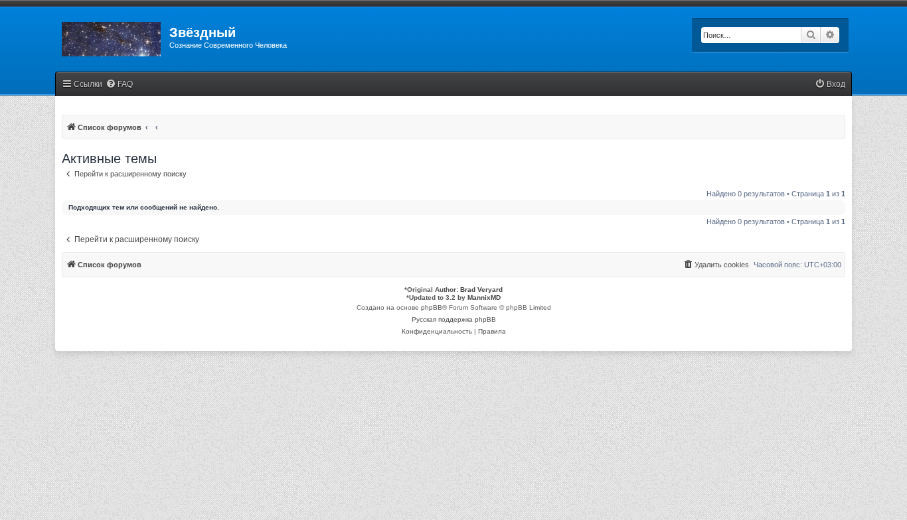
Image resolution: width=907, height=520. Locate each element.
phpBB (431, 307)
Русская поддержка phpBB (454, 319)
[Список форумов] (112, 36)
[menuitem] (119, 85)
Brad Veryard (481, 289)
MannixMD (484, 297)
